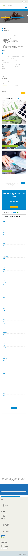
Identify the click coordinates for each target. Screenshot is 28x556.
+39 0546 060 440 (14, 205)
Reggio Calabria (5, 373)
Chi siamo (9, 4)
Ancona (4, 243)
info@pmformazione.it (5, 546)
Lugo (3, 234)
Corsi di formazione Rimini (6, 523)
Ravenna (4, 221)
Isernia (4, 312)
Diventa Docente (10, 5)
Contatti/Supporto (13, 4)
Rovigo (4, 380)
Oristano (4, 349)
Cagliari (4, 271)
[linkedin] (23, 1)
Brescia (4, 267)
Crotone (4, 291)
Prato (3, 369)
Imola (3, 230)
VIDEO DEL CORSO (5, 53)
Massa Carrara (5, 332)
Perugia (4, 356)
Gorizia (4, 308)
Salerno (4, 382)
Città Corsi (4, 515)
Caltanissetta (4, 273)
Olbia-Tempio (4, 347)
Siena (3, 389)
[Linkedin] (3, 548)
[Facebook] (2, 548)
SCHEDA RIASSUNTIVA (6, 30)
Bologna (4, 232)
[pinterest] (24, 1)
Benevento (4, 260)
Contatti (4, 503)
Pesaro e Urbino (5, 358)
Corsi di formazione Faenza (6, 520)
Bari (3, 254)
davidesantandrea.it (24, 554)
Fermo (4, 297)
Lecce (3, 321)
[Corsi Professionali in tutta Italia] (3, 536)
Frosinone (4, 304)
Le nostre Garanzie (20, 17)
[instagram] (26, 1)
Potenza (4, 367)
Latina (4, 319)
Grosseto (4, 306)
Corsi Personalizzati (5, 514)
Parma (4, 236)
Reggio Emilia (4, 375)
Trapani (4, 404)
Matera (4, 334)
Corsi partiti (4, 516)
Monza (4, 341)
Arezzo (4, 247)
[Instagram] (6, 548)
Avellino (4, 252)
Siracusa (4, 391)
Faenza (4, 223)
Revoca (5, 507)
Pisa (3, 362)
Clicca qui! (23, 182)
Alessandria (4, 241)
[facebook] (22, 1)
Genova (4, 310)
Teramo (4, 397)
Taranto (4, 395)
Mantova (4, 330)
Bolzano (4, 265)
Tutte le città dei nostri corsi (6, 531)
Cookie (3, 506)
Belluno (4, 258)
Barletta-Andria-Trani (5, 256)
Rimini (4, 228)
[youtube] (22, 2)
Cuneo (4, 293)
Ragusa (4, 371)
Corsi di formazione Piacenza (6, 524)
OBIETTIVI (4, 28)
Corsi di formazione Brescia (6, 525)
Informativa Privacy (4, 91)
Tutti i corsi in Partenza (5, 530)
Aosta (3, 245)
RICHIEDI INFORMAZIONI (14, 206)
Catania (4, 280)
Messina (4, 336)
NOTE (4, 50)
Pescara (4, 360)
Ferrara (4, 299)
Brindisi (4, 269)
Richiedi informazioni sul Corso (5, 17)
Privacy (3, 507)
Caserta (4, 278)
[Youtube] (4, 548)
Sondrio (4, 393)
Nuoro (4, 345)
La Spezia (4, 317)
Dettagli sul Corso (13, 17)
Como (4, 286)
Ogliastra (4, 402)
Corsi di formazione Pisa (5, 526)
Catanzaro (4, 282)
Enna (3, 295)
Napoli (4, 343)
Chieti (3, 284)
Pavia (3, 354)
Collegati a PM (4, 504)
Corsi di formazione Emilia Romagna (7, 529)
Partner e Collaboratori (5, 505)
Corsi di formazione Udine (6, 527)
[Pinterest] (5, 548)
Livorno (4, 323)
